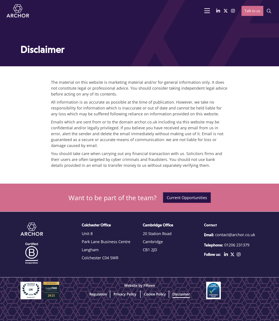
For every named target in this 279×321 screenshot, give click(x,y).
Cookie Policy (155, 294)
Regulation (98, 294)
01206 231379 (236, 245)
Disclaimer (181, 294)
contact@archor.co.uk (235, 234)
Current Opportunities (187, 197)
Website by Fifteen (139, 285)
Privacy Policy (125, 294)
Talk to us (252, 11)
